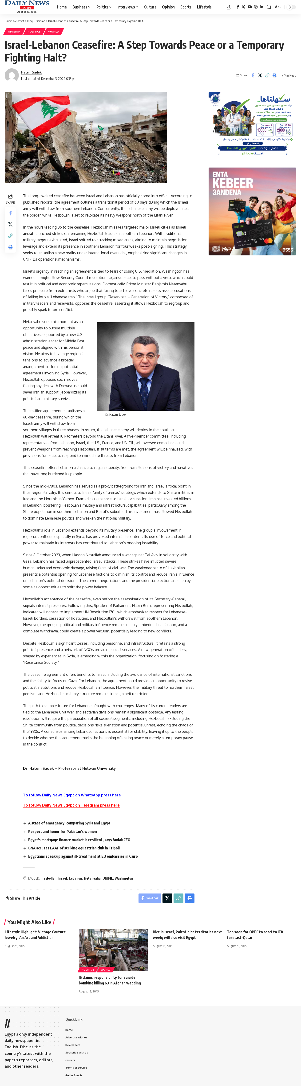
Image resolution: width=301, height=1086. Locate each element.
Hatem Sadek (31, 72)
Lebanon (75, 878)
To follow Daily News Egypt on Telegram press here (71, 805)
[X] (243, 7)
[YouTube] (249, 7)
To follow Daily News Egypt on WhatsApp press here (72, 795)
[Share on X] (260, 75)
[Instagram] (256, 7)
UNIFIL (108, 878)
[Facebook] (238, 7)
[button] (228, 7)
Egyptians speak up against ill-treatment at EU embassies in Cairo (83, 856)
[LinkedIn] (261, 7)
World (53, 31)
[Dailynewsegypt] (27, 4)
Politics (34, 31)
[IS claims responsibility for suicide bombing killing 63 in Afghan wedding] (113, 950)
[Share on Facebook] (252, 75)
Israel (62, 878)
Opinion (14, 31)
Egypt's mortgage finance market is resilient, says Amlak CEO (79, 839)
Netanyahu (92, 878)
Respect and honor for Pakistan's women (62, 831)
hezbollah (49, 878)
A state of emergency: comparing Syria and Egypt (69, 823)
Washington (124, 878)
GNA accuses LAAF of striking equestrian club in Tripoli (74, 848)
